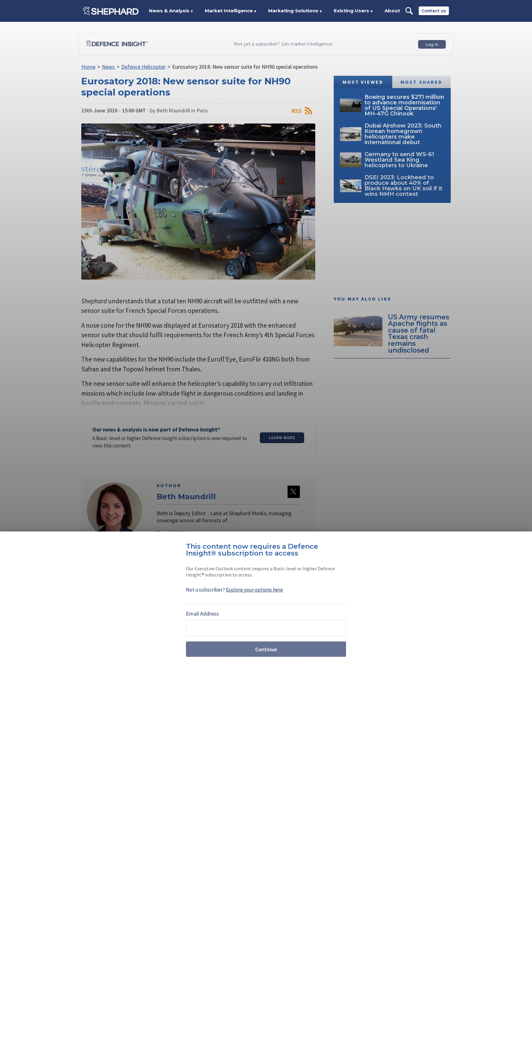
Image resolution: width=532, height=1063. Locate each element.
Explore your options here (254, 589)
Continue (266, 649)
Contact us (433, 11)
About (392, 11)
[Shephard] (111, 11)
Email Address (202, 613)
